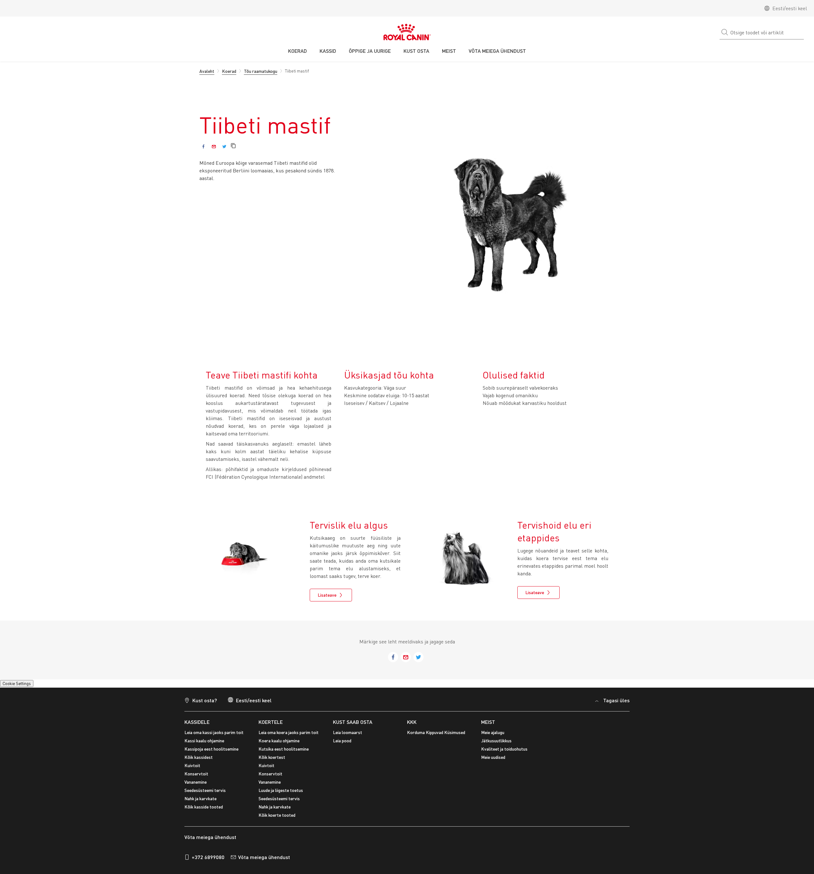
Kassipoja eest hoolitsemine (211, 752)
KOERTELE (271, 726)
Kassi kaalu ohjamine (204, 744)
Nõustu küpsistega (715, 805)
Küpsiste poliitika (164, 810)
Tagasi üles (616, 704)
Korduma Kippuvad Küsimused (436, 736)
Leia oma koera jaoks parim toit (289, 736)
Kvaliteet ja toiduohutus (504, 752)
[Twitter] (224, 146)
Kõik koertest (272, 761)
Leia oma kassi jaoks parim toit (214, 736)
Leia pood (342, 744)
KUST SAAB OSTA (352, 726)
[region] (407, 806)
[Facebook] (203, 146)
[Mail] (214, 146)
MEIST (488, 726)
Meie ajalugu (492, 736)
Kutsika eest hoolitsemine (284, 752)
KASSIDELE (197, 726)
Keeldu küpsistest (763, 805)
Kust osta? (204, 704)
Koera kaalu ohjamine (279, 744)
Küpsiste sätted (23, 685)
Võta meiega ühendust (264, 861)
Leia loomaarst (347, 736)
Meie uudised (493, 761)
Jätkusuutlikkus (496, 744)
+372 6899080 (208, 861)
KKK (412, 726)
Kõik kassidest (198, 761)
